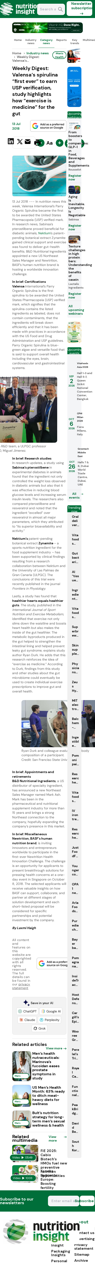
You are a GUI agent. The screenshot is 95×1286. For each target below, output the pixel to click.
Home (18, 40)
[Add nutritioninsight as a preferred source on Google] (48, 126)
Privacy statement (83, 1247)
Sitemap (81, 1254)
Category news (46, 41)
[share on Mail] (28, 142)
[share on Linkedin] (11, 142)
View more (54, 1048)
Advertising (84, 1239)
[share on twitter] (20, 142)
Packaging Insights (60, 1253)
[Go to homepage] (41, 1243)
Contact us (84, 1233)
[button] (27, 1011)
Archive (81, 1260)
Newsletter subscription (81, 5)
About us (81, 1224)
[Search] (60, 9)
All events (74, 495)
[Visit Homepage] (20, 17)
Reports (61, 40)
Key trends (74, 41)
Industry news (30, 41)
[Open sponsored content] (47, 32)
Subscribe (87, 1201)
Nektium (44, 233)
